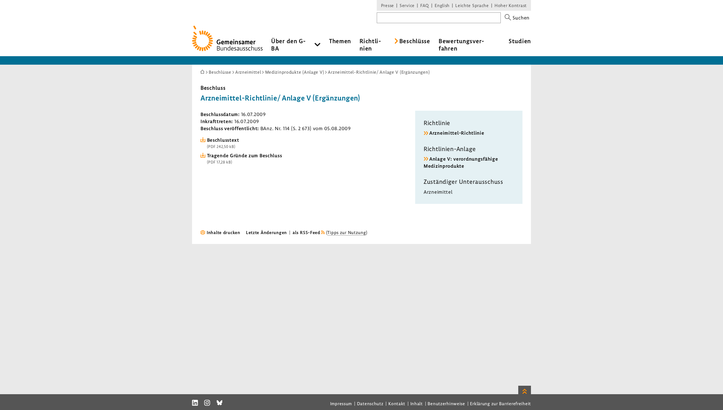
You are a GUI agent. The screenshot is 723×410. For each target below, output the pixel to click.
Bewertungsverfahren (461, 44)
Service (407, 5)
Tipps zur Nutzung (346, 232)
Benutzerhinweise (446, 403)
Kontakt (396, 403)
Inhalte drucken (223, 232)
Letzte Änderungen (266, 232)
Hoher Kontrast (511, 5)
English (442, 5)
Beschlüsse (414, 41)
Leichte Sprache (472, 5)
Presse (387, 5)
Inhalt (416, 403)
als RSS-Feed (306, 232)
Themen (340, 41)
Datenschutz (370, 403)
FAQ (424, 5)
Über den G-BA (288, 44)
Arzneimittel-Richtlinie (456, 133)
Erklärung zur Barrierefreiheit (500, 403)
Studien (520, 41)
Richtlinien (370, 44)
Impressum (341, 403)
